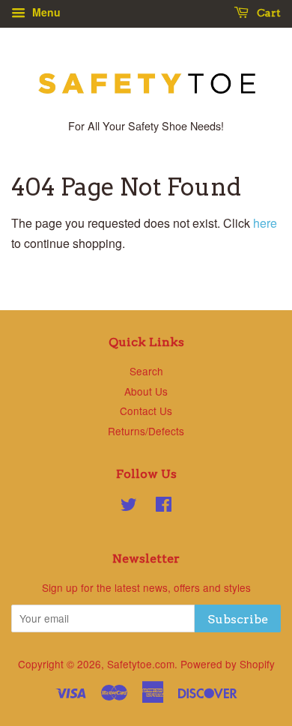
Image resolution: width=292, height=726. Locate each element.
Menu (45, 11)
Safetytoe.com (140, 663)
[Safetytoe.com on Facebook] (163, 506)
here (265, 223)
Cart (268, 13)
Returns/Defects (146, 430)
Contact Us (146, 410)
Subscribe (237, 619)
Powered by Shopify (227, 663)
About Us (146, 391)
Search (146, 370)
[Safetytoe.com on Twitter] (129, 506)
